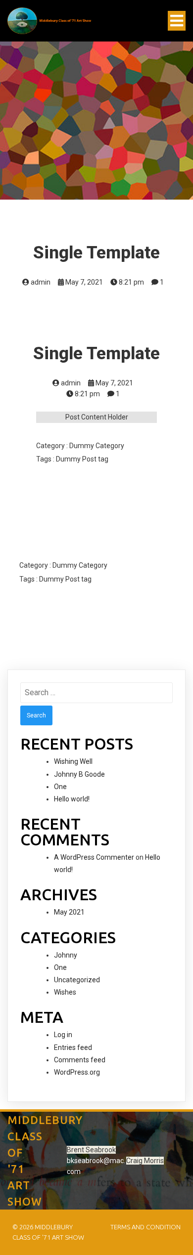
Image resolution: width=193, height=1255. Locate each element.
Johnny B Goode (79, 774)
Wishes (65, 992)
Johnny (65, 955)
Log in (63, 1035)
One (60, 787)
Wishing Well (73, 761)
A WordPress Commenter (94, 857)
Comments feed (79, 1060)
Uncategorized (77, 980)
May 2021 (69, 912)
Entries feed (73, 1047)
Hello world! (72, 799)
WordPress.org (77, 1072)
